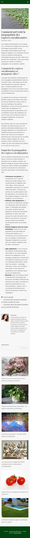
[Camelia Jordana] (2, 2)
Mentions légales (17, 533)
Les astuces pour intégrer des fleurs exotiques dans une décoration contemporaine (13, 464)
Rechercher (5, 345)
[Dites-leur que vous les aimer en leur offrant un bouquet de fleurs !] (15, 375)
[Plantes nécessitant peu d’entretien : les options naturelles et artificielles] (15, 403)
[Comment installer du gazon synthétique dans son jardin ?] (15, 516)
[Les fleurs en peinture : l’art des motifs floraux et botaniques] (15, 430)
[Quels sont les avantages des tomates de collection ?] (15, 488)
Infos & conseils (8, 297)
